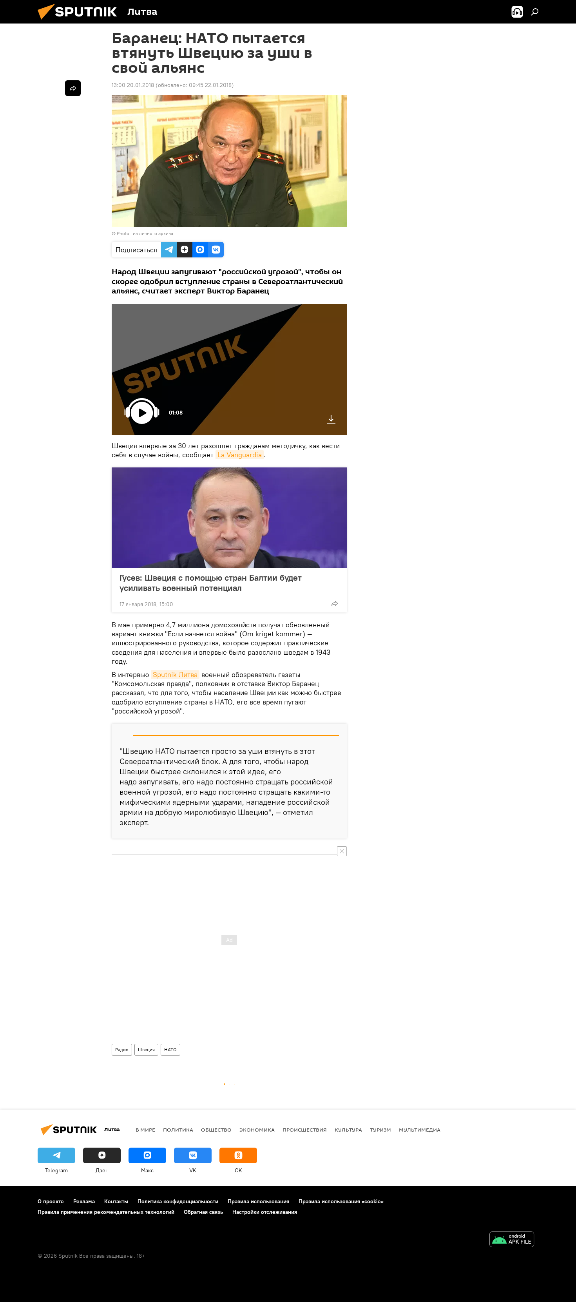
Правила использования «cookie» (341, 1201)
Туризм (380, 1129)
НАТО (170, 1049)
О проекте (51, 1201)
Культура (348, 1129)
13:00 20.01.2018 (133, 85)
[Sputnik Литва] (80, 21)
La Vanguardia (239, 454)
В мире (145, 1129)
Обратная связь (203, 1211)
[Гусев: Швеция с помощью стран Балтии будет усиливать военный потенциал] (229, 517)
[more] (334, 603)
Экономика (257, 1129)
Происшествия (305, 1129)
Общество (216, 1129)
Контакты (116, 1201)
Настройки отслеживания (264, 1211)
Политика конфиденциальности (178, 1201)
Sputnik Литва (175, 674)
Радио (122, 1049)
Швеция (146, 1049)
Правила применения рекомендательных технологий (106, 1211)
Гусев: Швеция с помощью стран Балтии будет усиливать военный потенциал (211, 582)
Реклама (84, 1201)
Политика (178, 1129)
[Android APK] (511, 1240)
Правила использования (258, 1201)
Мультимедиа (419, 1129)
